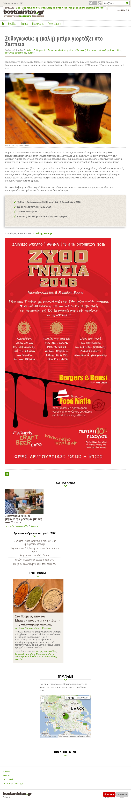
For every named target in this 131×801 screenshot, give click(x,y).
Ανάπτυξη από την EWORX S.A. (109, 795)
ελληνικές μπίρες (106, 50)
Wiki (29, 50)
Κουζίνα (46, 628)
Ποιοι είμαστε (54, 23)
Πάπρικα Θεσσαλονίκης (44, 656)
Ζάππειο (52, 50)
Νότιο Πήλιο (50, 651)
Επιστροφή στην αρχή (13, 783)
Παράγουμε (38, 23)
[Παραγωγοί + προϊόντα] (65, 737)
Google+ (99, 3)
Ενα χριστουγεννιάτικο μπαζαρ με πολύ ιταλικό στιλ (34, 563)
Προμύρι (37, 651)
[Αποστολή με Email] (7, 474)
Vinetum (62, 50)
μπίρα (70, 50)
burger (31, 52)
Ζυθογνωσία (40, 50)
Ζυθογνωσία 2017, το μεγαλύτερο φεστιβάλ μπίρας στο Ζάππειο (23, 519)
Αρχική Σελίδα (3, 23)
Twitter (91, 3)
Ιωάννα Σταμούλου (25, 653)
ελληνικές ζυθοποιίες (85, 50)
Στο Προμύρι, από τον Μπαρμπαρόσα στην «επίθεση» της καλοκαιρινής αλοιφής (60, 7)
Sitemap (6, 775)
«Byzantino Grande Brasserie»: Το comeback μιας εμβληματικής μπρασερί (35, 542)
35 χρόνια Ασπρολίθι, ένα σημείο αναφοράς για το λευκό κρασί (35, 549)
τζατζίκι (19, 659)
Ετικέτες (6, 771)
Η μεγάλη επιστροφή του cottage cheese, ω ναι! (35, 559)
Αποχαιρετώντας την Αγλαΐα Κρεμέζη (34, 555)
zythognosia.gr (43, 233)
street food (20, 52)
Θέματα (34, 526)
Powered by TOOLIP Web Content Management (122, 795)
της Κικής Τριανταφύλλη (16, 526)
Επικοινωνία (8, 779)
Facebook (95, 3)
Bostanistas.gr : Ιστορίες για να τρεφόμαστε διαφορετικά (23, 13)
